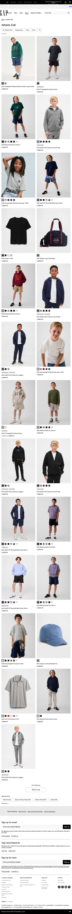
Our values (44, 882)
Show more (4, 803)
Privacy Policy (17, 905)
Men (15, 13)
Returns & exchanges (7, 885)
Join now (4, 851)
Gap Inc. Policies (38, 907)
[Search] (69, 13)
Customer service (6, 880)
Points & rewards (24, 880)
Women (9, 13)
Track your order (6, 887)
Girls (21, 13)
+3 (52, 200)
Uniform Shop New (40, 799)
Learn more (12, 851)
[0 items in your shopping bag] (70, 2)
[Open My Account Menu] (65, 2)
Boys (26, 13)
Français (10, 901)
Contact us (14, 836)
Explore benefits (24, 882)
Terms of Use (41, 905)
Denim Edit (54, 799)
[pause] (70, 6)
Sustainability (50, 905)
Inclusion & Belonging (45, 887)
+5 (16, 141)
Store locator (61, 882)
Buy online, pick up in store (7, 894)
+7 (16, 660)
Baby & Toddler (36, 13)
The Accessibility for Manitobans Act (23, 907)
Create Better (45, 885)
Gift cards (4, 889)
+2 (16, 716)
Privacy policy (6, 836)
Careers (44, 880)
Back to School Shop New (23, 799)
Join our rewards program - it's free (27, 885)
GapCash (4, 897)
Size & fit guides (6, 891)
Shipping (4, 882)
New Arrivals (7, 799)
